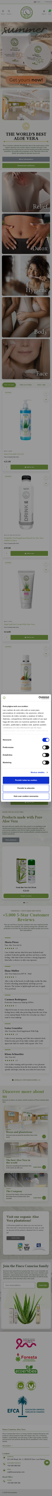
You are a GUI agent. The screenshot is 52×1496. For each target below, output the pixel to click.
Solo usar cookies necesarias (26, 796)
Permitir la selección (26, 788)
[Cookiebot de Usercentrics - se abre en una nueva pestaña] (38, 697)
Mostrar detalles (38, 772)
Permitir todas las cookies (26, 780)
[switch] (45, 747)
